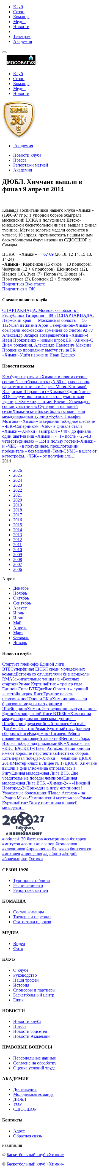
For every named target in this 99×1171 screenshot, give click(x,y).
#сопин (28, 844)
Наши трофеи (26, 980)
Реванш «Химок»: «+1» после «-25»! (54, 436)
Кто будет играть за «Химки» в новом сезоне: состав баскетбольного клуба (44, 379)
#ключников (13, 848)
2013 (17, 534)
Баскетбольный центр (33, 995)
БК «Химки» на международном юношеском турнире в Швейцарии (46, 718)
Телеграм (22, 36)
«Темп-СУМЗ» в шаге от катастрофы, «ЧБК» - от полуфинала (49, 453)
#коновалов (66, 844)
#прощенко (31, 853)
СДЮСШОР (25, 1109)
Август (20, 608)
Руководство (25, 975)
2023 (17, 485)
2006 (17, 569)
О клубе (20, 970)
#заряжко (60, 848)
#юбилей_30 (14, 839)
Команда (21, 16)
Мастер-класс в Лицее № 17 (38, 763)
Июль (18, 613)
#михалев (11, 853)
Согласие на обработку (34, 1063)
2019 (17, 505)
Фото (18, 948)
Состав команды (28, 911)
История (21, 985)
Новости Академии (31, 1036)
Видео (19, 943)
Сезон (18, 11)
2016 (17, 520)
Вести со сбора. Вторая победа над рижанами (46, 741)
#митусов (11, 844)
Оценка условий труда (34, 1068)
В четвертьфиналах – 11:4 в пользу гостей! (46, 438)
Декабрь (21, 588)
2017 (17, 515)
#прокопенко (38, 848)
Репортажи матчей (30, 165)
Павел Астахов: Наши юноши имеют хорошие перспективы (46, 751)
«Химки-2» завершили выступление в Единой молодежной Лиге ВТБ (49, 711)
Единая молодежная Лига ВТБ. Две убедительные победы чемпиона (40, 775)
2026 (17, 470)
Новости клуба (27, 155)
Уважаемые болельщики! (25, 793)
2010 (17, 549)
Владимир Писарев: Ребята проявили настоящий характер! (41, 736)
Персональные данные (34, 1058)
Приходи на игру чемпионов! (54, 788)
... (72, 456)
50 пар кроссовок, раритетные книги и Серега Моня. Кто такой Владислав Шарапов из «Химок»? (46, 386)
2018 (17, 510)
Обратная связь (27, 1136)
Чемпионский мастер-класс (54, 798)
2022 (17, 490)
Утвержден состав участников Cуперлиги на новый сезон (46, 406)
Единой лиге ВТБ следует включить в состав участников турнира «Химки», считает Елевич (46, 396)
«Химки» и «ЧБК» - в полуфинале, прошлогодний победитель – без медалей (49, 446)
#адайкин (52, 853)
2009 (17, 554)
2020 (17, 500)
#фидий (69, 853)
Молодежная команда (33, 1094)
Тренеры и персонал (32, 916)
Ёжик (18, 1000)
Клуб (18, 6)
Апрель (20, 627)
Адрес (19, 1131)
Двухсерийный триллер (47, 723)
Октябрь (21, 598)
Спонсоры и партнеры (34, 990)
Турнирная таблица (31, 880)
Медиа (19, 21)
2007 (17, 564)
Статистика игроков (32, 921)
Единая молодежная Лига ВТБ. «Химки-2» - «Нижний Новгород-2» (46, 783)
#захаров (78, 839)
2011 (17, 544)
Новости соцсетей (30, 1031)
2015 (17, 524)
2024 (17, 480)
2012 (17, 539)
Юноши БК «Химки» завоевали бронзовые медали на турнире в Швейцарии (44, 703)
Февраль (21, 637)
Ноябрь (20, 593)
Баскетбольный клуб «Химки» (35, 1154)
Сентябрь (22, 603)
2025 (17, 475)
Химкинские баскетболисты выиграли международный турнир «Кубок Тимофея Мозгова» (43, 416)
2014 (17, 529)
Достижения (25, 1089)
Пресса (19, 160)
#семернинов (56, 839)
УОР (17, 1104)
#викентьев (80, 848)
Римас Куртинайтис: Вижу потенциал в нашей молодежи (47, 803)
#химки (36, 858)
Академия (22, 41)
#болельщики (15, 858)
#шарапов (45, 844)
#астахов (35, 839)
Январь (20, 642)
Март (18, 632)
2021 (17, 495)
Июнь (18, 618)
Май (17, 622)
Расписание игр (28, 885)
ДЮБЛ (19, 1099)
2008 (17, 559)
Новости (21, 26)
